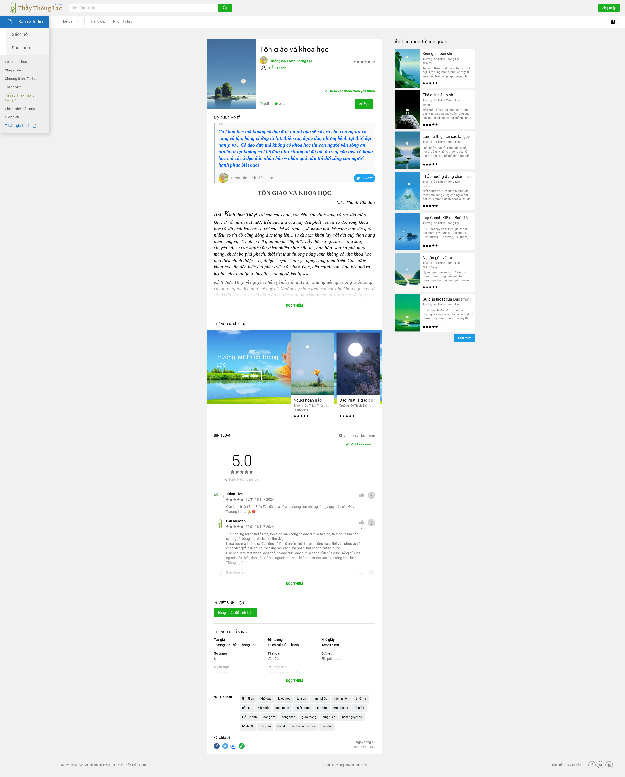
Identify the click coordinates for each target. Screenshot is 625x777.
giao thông (309, 717)
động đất (269, 717)
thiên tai (361, 698)
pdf (266, 104)
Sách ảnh (21, 47)
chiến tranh (303, 708)
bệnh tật (247, 726)
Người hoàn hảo (308, 400)
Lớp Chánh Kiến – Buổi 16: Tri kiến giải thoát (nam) (447, 217)
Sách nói (20, 34)
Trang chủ (98, 21)
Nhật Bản (329, 717)
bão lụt (246, 708)
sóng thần (288, 717)
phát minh (282, 708)
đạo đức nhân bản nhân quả (296, 726)
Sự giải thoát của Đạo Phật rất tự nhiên (447, 299)
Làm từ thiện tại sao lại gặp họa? (447, 136)
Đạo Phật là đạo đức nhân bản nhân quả (358, 400)
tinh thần (248, 698)
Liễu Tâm (427, 186)
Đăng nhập (609, 8)
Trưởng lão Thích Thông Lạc (290, 61)
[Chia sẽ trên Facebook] (217, 746)
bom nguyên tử (352, 717)
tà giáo (359, 708)
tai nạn (301, 698)
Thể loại (67, 21)
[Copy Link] (242, 746)
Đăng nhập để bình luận (235, 613)
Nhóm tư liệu (122, 21)
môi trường (340, 708)
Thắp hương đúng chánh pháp (447, 176)
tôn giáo (265, 726)
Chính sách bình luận (359, 435)
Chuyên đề (13, 70)
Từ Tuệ (426, 104)
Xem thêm (250, 376)
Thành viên (13, 87)
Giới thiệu (12, 117)
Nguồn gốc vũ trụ (437, 257)
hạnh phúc (320, 698)
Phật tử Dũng (301, 409)
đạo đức (327, 726)
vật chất (263, 708)
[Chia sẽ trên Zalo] (233, 746)
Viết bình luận (360, 444)
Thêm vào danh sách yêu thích (351, 91)
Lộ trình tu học (16, 62)
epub (282, 104)
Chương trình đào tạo (21, 79)
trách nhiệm (341, 698)
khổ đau (266, 698)
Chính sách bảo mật (20, 109)
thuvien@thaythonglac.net (349, 765)
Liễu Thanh (277, 68)
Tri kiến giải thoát (18, 126)
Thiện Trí (427, 63)
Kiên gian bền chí (437, 53)
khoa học (284, 698)
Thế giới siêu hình (438, 95)
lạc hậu (322, 708)
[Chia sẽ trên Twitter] (225, 746)
